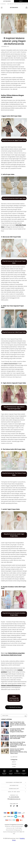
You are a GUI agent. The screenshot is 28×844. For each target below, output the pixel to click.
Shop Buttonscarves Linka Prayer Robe (14, 332)
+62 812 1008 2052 (15, 796)
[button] (2, 7)
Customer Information (14, 782)
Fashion (14, 764)
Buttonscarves (7, 1)
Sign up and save (14, 791)
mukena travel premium (10, 363)
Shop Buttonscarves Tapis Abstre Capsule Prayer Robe (14, 408)
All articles (14, 756)
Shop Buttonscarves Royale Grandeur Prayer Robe (14, 614)
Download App (14, 788)
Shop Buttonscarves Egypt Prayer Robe (14, 140)
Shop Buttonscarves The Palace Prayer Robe (14, 474)
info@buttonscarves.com (14, 798)
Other (14, 766)
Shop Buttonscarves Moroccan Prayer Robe (14, 262)
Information (14, 785)
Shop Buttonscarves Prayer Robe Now (14, 698)
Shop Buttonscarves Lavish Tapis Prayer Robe (14, 535)
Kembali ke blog (15, 707)
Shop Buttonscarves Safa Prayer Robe (14, 198)
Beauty (21, 1)
